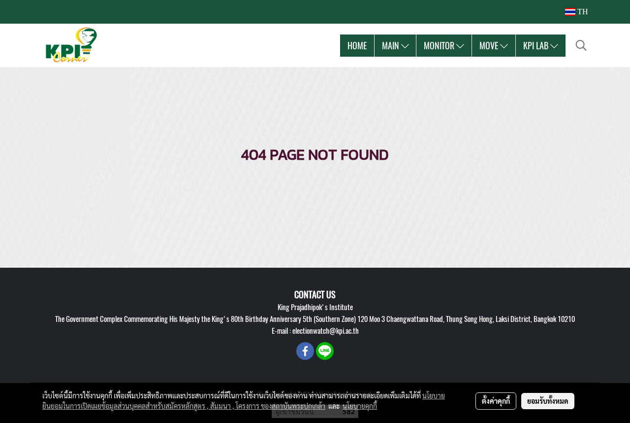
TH (581, 11)
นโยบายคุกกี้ (360, 405)
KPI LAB (536, 45)
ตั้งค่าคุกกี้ (496, 400)
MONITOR (440, 45)
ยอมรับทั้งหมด (547, 400)
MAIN (391, 45)
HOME (357, 45)
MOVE (489, 45)
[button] (581, 45)
